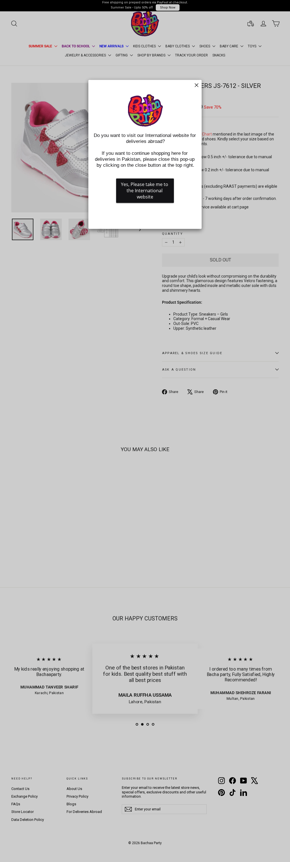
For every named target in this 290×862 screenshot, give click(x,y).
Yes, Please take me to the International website (145, 190)
